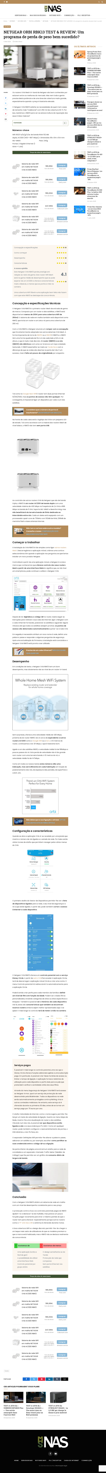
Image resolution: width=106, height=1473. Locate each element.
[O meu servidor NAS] (52, 8)
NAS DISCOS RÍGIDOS (38, 15)
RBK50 (39, 335)
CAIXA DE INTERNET (71, 1460)
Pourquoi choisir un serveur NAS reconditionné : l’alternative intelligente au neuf (94, 106)
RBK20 (48, 335)
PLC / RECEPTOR (84, 15)
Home (16, 1460)
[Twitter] (6, 103)
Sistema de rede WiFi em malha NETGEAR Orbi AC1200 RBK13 (30, 194)
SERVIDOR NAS (20, 15)
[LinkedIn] (6, 108)
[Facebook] (6, 98)
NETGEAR (7, 26)
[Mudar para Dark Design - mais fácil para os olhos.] (99, 2)
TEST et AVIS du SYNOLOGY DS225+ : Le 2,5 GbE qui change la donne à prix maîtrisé (58, 1409)
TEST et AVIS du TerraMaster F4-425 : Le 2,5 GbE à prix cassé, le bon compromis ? (94, 156)
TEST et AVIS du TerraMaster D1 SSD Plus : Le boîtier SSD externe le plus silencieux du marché (94, 193)
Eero (48, 741)
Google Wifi (37, 741)
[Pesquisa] (102, 2)
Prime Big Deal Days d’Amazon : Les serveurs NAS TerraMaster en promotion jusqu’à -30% (94, 174)
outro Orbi (37, 978)
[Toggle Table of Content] (63, 123)
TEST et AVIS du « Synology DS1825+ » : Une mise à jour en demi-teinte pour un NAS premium (35, 1410)
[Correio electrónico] (6, 119)
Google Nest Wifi (29, 394)
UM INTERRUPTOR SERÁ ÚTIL (50, 413)
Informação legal (61, 1466)
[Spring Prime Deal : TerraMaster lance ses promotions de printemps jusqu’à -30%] (79, 54)
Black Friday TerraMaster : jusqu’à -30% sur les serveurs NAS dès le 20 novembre (94, 123)
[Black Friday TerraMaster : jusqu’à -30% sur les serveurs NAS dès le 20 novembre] (79, 121)
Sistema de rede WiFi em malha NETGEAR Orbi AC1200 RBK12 (30, 167)
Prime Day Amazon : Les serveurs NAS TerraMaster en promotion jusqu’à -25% (94, 211)
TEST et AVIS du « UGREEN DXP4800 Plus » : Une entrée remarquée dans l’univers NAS (13, 1410)
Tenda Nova (52, 347)
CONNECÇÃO (69, 15)
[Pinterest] (6, 114)
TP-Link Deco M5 (26, 1223)
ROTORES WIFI (55, 15)
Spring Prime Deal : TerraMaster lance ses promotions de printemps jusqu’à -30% (94, 56)
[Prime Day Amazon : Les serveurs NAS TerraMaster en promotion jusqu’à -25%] (79, 209)
